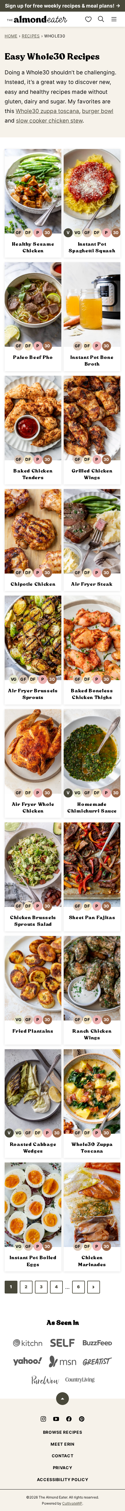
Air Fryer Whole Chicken (33, 807)
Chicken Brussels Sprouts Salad (33, 921)
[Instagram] (43, 1419)
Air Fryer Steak (91, 584)
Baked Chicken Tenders (32, 474)
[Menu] (114, 19)
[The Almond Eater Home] (37, 19)
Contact (63, 1455)
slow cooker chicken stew (49, 120)
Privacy (62, 1467)
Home (11, 35)
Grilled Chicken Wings (92, 474)
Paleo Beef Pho (33, 357)
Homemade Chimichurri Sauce (92, 807)
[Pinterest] (81, 1419)
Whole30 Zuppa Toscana (92, 1147)
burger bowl (97, 111)
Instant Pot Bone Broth (91, 360)
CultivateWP (72, 1503)
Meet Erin (62, 1444)
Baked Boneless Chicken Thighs (92, 694)
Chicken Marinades (92, 1261)
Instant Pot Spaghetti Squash (92, 247)
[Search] (101, 19)
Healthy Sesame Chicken (33, 247)
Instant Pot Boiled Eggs (33, 1261)
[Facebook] (69, 1419)
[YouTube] (56, 1419)
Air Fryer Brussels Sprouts (33, 694)
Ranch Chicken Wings (91, 1034)
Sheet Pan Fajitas (92, 917)
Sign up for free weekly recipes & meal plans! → (62, 6)
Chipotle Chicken (32, 584)
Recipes (31, 35)
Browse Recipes (62, 1432)
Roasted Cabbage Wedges (33, 1147)
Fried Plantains (32, 1031)
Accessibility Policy (62, 1479)
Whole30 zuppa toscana (47, 111)
